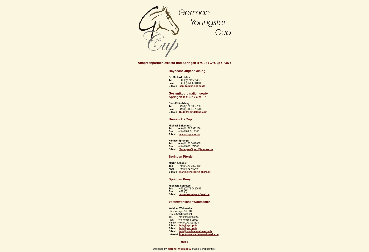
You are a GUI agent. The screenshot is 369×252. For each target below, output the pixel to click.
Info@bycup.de (188, 225)
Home (184, 241)
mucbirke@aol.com (189, 134)
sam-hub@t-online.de (192, 86)
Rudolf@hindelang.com (193, 112)
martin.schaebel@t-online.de (195, 172)
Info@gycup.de (188, 228)
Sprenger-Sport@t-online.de (196, 149)
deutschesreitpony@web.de (194, 194)
